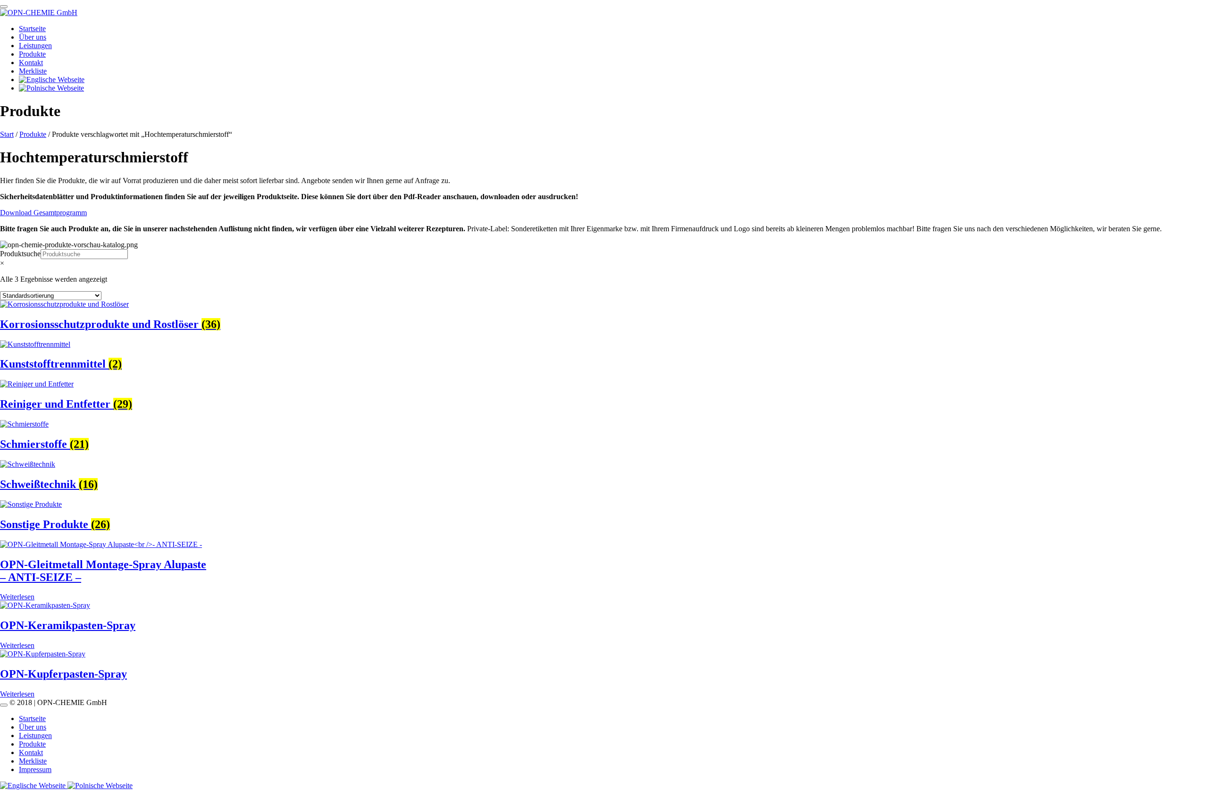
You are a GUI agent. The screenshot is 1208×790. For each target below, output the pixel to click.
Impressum (35, 769)
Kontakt (31, 63)
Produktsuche (20, 254)
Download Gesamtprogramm (43, 213)
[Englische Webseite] (33, 786)
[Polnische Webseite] (100, 786)
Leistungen (35, 46)
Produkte (32, 54)
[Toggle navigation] (4, 6)
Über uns (32, 37)
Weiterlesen (17, 597)
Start (7, 134)
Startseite (32, 29)
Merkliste (33, 71)
